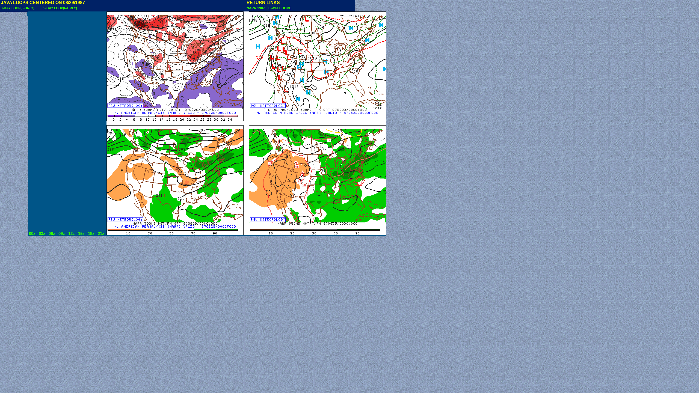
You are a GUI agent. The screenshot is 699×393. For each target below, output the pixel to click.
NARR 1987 (256, 8)
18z (91, 233)
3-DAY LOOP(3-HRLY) (17, 8)
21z (101, 233)
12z (71, 233)
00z (32, 233)
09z (61, 233)
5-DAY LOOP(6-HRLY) (60, 8)
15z (81, 233)
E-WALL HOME (279, 8)
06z (52, 233)
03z (42, 233)
